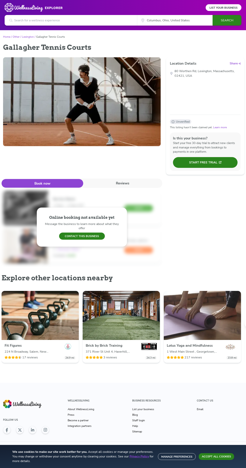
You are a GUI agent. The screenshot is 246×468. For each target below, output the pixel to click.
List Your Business (223, 8)
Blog (135, 415)
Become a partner (78, 420)
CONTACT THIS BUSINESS (82, 236)
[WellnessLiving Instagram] (45, 430)
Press (71, 415)
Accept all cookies (216, 456)
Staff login (138, 420)
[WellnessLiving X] (20, 430)
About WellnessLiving (81, 409)
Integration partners (79, 426)
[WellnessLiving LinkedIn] (32, 430)
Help (135, 426)
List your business (143, 409)
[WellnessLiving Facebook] (7, 430)
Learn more (220, 127)
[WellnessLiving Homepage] (26, 404)
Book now (42, 183)
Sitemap (137, 431)
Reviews (122, 183)
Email (200, 409)
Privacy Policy (139, 456)
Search (227, 20)
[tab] (42, 183)
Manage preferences (176, 457)
